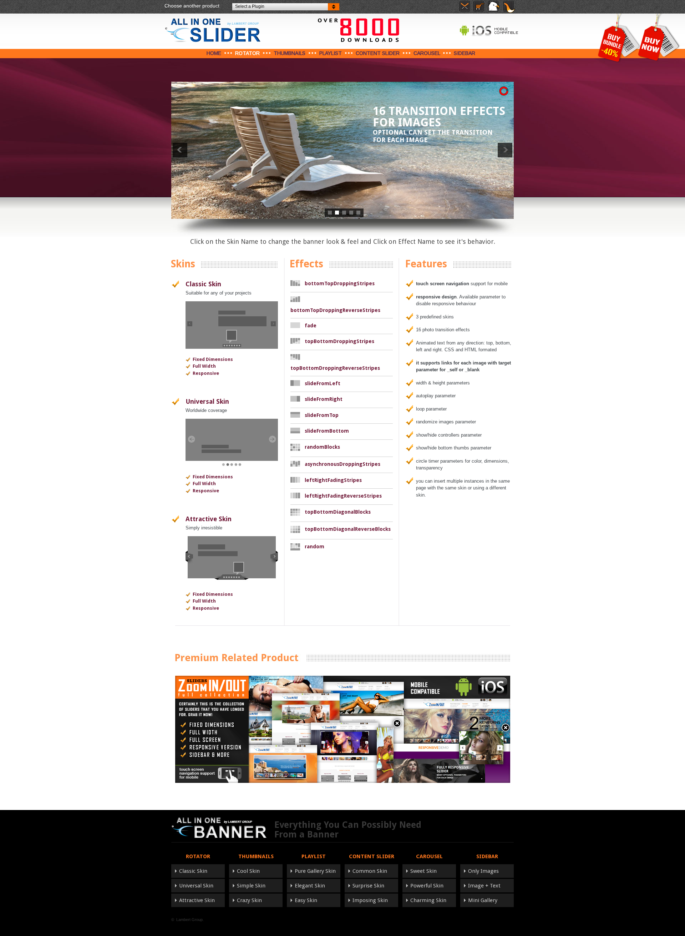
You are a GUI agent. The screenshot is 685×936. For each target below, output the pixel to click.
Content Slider (378, 53)
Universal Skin (207, 401)
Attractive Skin (209, 519)
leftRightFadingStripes (333, 480)
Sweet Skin (423, 871)
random (314, 546)
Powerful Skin (426, 885)
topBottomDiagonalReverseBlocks (348, 529)
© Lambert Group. (187, 919)
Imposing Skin (370, 900)
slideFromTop (322, 415)
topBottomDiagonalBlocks (338, 512)
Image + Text (484, 885)
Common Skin (369, 871)
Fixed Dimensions (213, 359)
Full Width (204, 366)
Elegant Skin (310, 885)
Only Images (483, 871)
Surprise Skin (368, 885)
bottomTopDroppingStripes (340, 283)
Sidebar (464, 53)
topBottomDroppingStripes (339, 341)
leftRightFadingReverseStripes (343, 496)
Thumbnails (289, 53)
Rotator (247, 53)
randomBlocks (322, 447)
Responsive (206, 373)
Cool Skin (248, 871)
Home (214, 53)
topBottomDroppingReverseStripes (335, 368)
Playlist (330, 53)
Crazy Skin (249, 900)
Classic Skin (203, 284)
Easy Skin (306, 900)
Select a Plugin (249, 6)
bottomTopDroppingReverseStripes (335, 310)
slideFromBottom (327, 431)
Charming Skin (428, 900)
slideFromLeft (322, 383)
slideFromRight (323, 399)
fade (310, 325)
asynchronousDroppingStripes (342, 464)
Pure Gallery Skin (315, 871)
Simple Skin (251, 885)
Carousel (426, 53)
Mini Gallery (482, 900)
